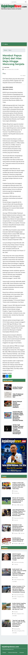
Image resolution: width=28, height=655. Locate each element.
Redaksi (4, 652)
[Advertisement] (14, 26)
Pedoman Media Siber (12, 652)
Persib (15, 504)
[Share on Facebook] (7, 376)
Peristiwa (16, 491)
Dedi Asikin (6, 67)
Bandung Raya (17, 628)
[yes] (26, 2)
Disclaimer (22, 652)
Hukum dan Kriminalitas (19, 518)
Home (5, 50)
